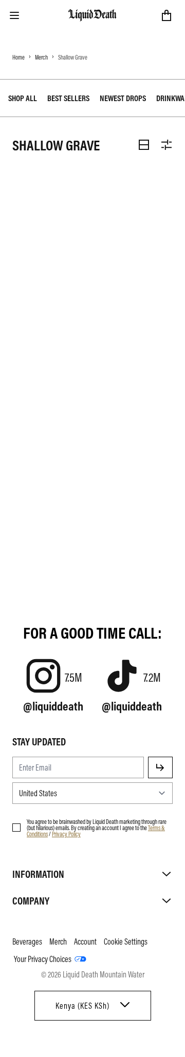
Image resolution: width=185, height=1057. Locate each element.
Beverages (27, 941)
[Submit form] (160, 767)
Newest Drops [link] (123, 98)
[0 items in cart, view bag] (166, 15)
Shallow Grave (72, 57)
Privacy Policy (66, 834)
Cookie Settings (125, 941)
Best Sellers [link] (68, 98)
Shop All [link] (22, 98)
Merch (41, 57)
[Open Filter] (166, 145)
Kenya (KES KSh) (82, 1006)
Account (85, 941)
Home (18, 57)
